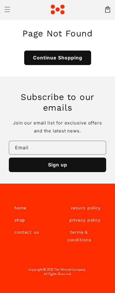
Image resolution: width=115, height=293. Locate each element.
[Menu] (7, 9)
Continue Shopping (57, 58)
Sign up (57, 165)
